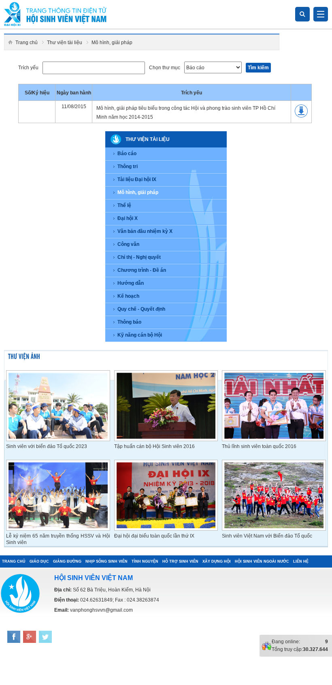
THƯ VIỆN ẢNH (24, 356)
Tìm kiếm (258, 67)
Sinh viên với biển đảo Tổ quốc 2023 (46, 446)
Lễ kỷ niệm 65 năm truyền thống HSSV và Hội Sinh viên (58, 539)
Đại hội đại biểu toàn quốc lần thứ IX (154, 536)
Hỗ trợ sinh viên (180, 561)
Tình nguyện (145, 561)
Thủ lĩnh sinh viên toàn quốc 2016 (259, 446)
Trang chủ (26, 42)
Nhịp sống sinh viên (106, 561)
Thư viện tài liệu (64, 42)
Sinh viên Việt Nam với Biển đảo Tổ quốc (267, 536)
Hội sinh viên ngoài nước (262, 561)
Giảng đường (67, 561)
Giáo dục (39, 561)
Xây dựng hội (216, 561)
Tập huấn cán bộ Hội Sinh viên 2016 (154, 446)
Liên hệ (301, 561)
